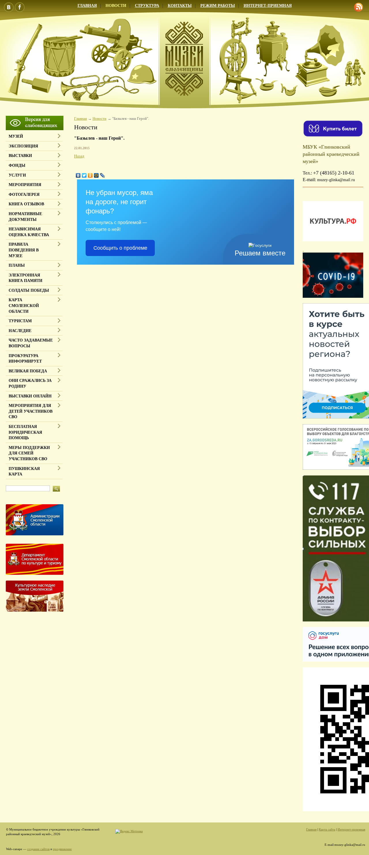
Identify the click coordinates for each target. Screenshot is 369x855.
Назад (79, 156)
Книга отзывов (26, 204)
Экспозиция (23, 146)
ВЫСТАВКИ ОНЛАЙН (30, 396)
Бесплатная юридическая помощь (25, 432)
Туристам (20, 321)
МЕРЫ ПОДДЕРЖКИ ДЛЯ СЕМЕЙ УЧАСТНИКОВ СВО (29, 453)
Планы (17, 265)
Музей (16, 136)
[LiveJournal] (102, 175)
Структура (147, 5)
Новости (116, 5)
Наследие (20, 331)
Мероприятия (25, 185)
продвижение (62, 849)
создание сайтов (38, 849)
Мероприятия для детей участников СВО (30, 411)
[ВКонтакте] (78, 175)
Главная (87, 5)
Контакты (180, 5)
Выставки (20, 155)
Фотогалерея (24, 194)
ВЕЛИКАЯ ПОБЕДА (28, 371)
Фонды (17, 165)
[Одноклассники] (90, 175)
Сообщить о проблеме (120, 248)
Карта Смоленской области (24, 305)
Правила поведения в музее (24, 250)
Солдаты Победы (29, 290)
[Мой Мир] (96, 175)
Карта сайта (327, 829)
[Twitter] (84, 175)
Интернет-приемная (268, 5)
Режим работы (217, 5)
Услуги (17, 175)
